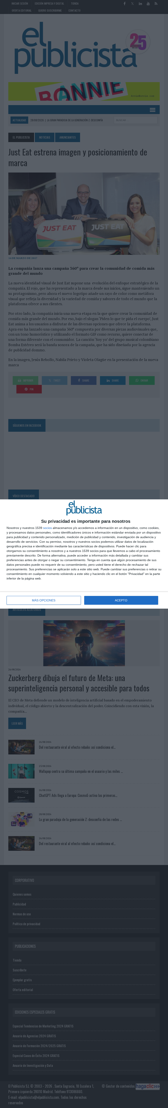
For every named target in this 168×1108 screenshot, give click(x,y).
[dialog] (84, 554)
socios (47, 527)
